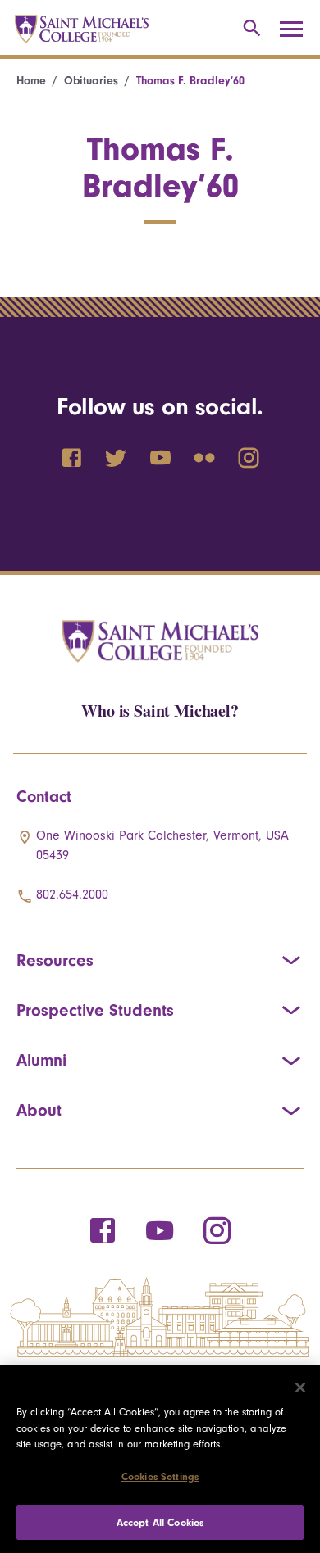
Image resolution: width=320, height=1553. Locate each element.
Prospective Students (95, 1010)
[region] (160, 1459)
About (39, 1110)
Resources (55, 960)
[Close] (300, 1388)
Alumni (41, 1060)
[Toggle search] (249, 29)
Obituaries (91, 81)
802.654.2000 (72, 894)
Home (31, 81)
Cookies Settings (160, 1476)
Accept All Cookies (160, 1522)
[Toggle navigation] (297, 29)
